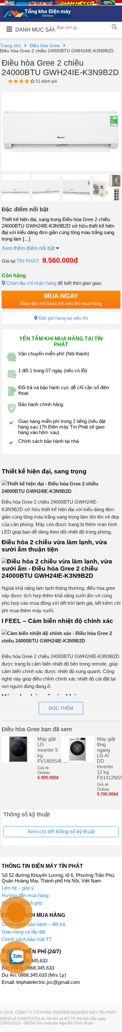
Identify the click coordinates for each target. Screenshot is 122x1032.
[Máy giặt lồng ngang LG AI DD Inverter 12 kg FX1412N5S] (77, 760)
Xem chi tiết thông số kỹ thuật (61, 831)
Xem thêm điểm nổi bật (29, 248)
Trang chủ (10, 45)
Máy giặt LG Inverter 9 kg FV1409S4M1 (47, 750)
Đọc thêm (61, 708)
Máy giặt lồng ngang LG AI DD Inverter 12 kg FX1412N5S (107, 758)
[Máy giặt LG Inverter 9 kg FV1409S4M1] (18, 760)
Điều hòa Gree (45, 45)
